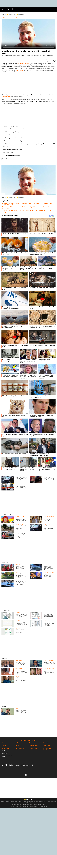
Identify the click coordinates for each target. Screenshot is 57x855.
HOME (2, 17)
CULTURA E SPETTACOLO (21, 516)
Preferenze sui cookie (37, 804)
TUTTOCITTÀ (36, 801)
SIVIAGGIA (43, 801)
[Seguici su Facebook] (26, 775)
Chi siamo (14, 804)
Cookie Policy (29, 804)
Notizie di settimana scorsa (7, 755)
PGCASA (24, 801)
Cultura (4, 745)
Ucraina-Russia (20, 748)
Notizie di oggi (6, 748)
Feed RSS (5, 769)
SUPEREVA (28, 802)
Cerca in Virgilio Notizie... (23, 765)
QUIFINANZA (48, 801)
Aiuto (44, 804)
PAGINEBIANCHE (30, 801)
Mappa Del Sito (15, 769)
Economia (45, 743)
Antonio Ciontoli (19, 70)
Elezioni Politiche (34, 748)
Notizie (9, 765)
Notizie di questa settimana (6, 752)
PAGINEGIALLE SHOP (19, 801)
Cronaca (4, 743)
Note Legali (19, 804)
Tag (42, 769)
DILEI (40, 801)
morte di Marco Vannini (24, 63)
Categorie (26, 769)
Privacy (24, 804)
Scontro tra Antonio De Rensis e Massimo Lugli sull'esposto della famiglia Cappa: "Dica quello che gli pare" (27, 211)
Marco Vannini (6, 159)
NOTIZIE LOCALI (47, 564)
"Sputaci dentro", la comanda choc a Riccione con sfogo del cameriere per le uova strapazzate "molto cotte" (27, 207)
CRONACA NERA (13, 17)
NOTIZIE (9, 9)
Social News (46, 745)
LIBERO (2, 801)
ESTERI (45, 612)
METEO (17, 708)
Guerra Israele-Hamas (47, 749)
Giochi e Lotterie (33, 745)
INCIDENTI (18, 532)
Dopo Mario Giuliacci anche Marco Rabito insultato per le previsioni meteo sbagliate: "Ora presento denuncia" (26, 204)
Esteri (30, 743)
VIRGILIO (6, 801)
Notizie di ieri (5, 750)
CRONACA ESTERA (19, 524)
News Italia (50, 769)
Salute (17, 745)
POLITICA (17, 572)
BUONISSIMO (53, 801)
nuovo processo (6, 96)
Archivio (35, 769)
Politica (18, 743)
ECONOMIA (18, 612)
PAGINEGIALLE (11, 801)
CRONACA (7, 17)
